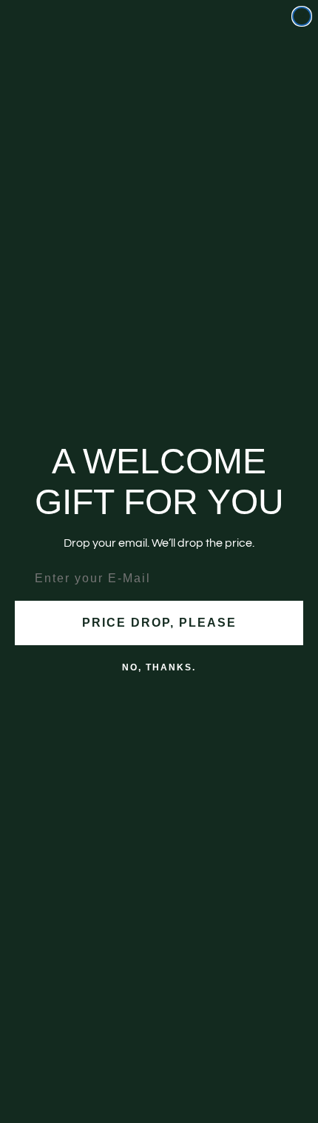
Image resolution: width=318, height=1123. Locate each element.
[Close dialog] (302, 16)
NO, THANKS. (159, 667)
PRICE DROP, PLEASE (159, 622)
